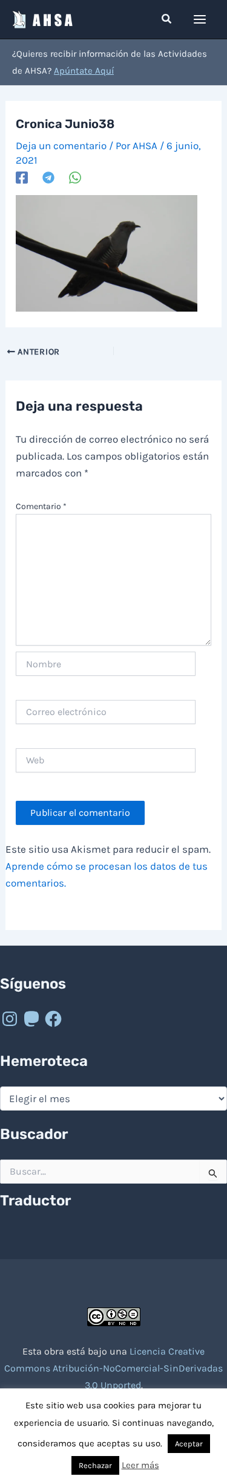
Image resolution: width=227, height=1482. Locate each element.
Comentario (41, 506)
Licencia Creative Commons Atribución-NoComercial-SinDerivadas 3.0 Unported (113, 1368)
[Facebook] (22, 177)
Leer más (140, 1465)
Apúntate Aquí (84, 70)
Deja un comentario (61, 146)
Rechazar (95, 1465)
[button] (167, 19)
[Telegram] (48, 177)
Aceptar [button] (189, 1443)
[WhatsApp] (75, 177)
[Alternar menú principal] (200, 19)
